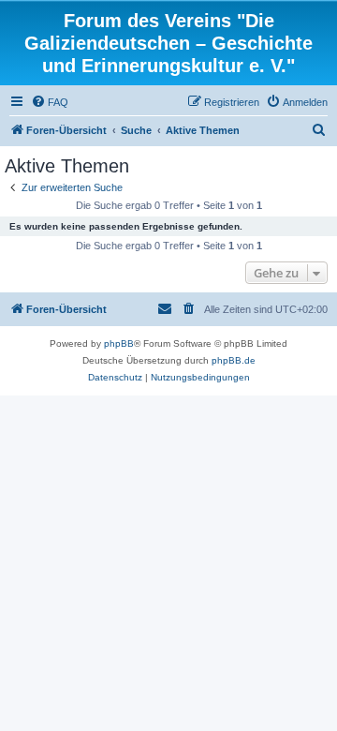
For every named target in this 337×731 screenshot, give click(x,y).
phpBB (119, 343)
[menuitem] (49, 102)
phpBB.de (234, 360)
